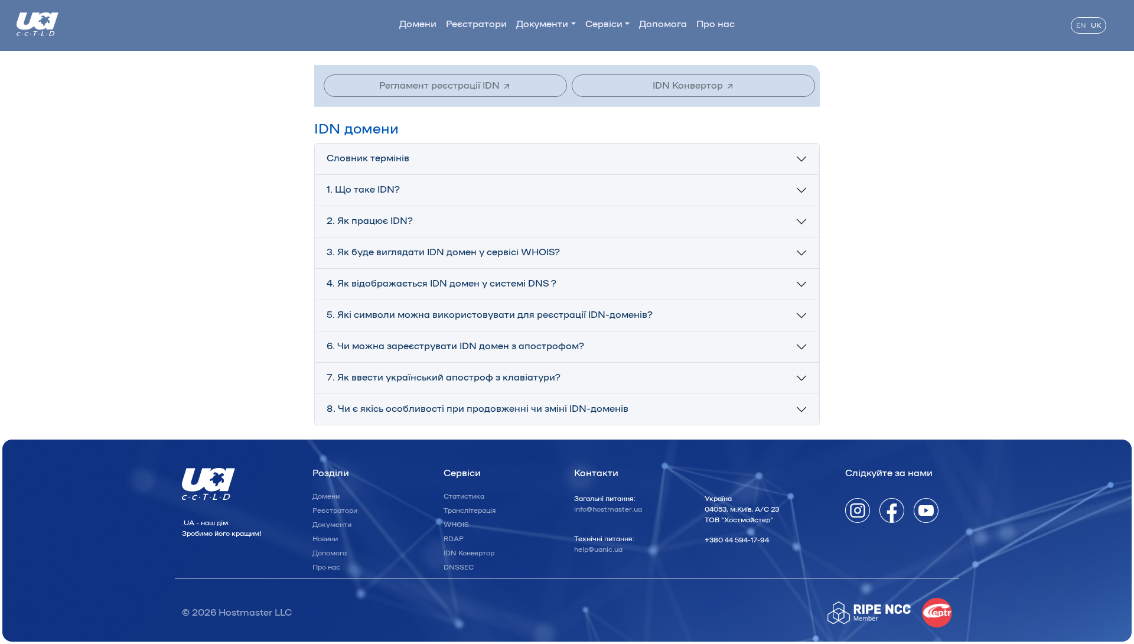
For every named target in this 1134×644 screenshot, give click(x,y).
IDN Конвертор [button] (689, 85)
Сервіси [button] (604, 24)
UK (1096, 25)
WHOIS (456, 524)
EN (1081, 25)
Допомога (663, 24)
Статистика (464, 496)
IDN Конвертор (469, 553)
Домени (417, 24)
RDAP (454, 538)
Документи (331, 524)
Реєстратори (476, 24)
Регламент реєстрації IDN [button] (440, 85)
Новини (325, 538)
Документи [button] (542, 24)
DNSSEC (459, 567)
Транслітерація (470, 510)
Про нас (715, 24)
